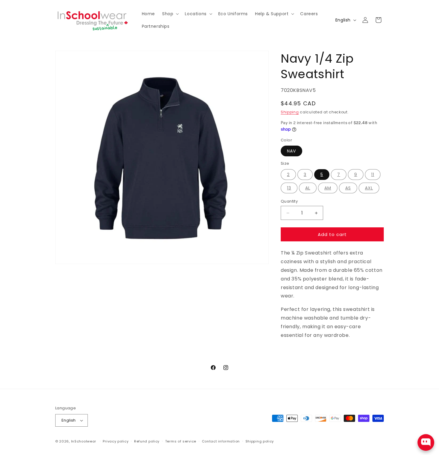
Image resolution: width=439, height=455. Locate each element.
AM (327, 188)
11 (372, 175)
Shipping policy (259, 441)
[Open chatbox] (425, 442)
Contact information (221, 441)
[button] (170, 13)
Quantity (289, 201)
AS (348, 188)
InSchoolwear (83, 441)
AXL (369, 188)
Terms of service (180, 441)
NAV (291, 151)
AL (307, 188)
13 (289, 188)
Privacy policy (115, 441)
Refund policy (146, 441)
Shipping (290, 112)
